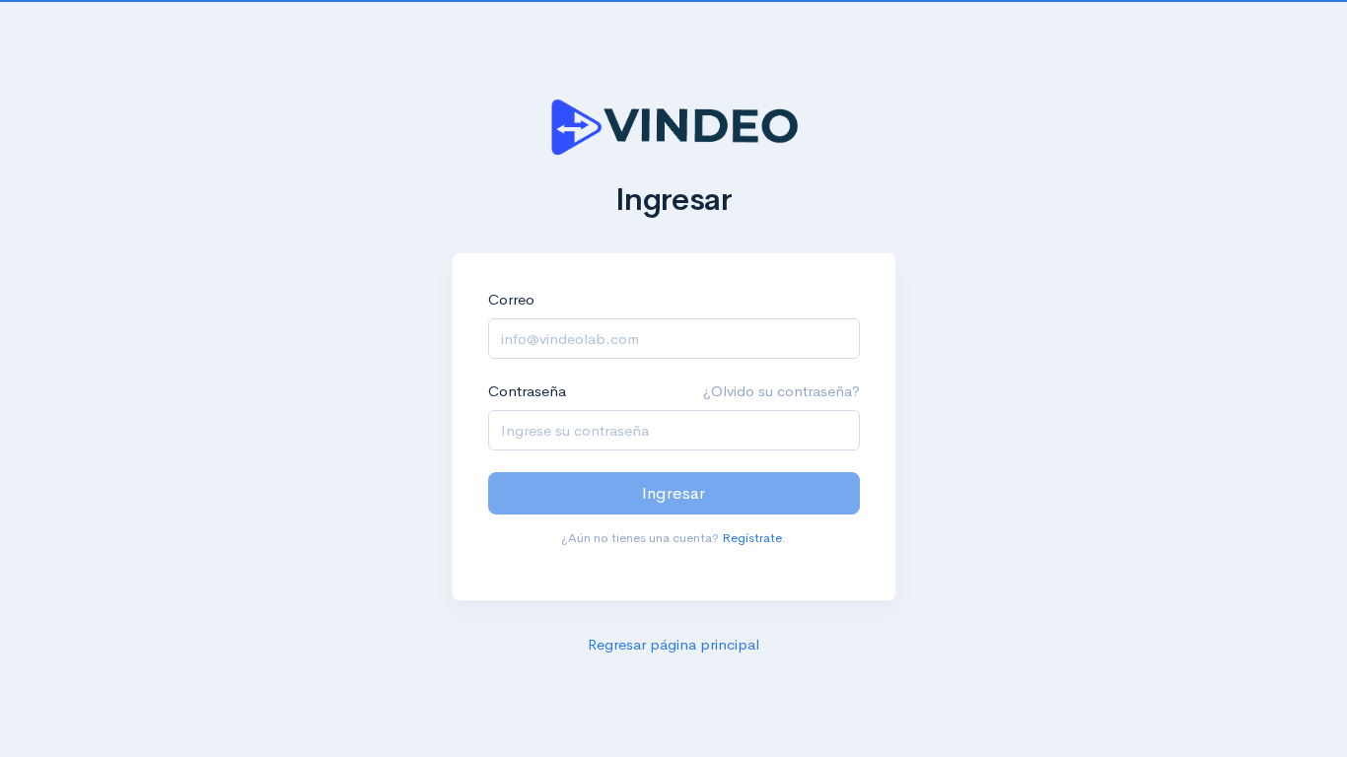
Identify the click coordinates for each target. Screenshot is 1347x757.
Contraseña (527, 390)
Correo (511, 299)
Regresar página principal (673, 644)
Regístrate (752, 537)
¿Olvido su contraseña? (781, 390)
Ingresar (673, 493)
